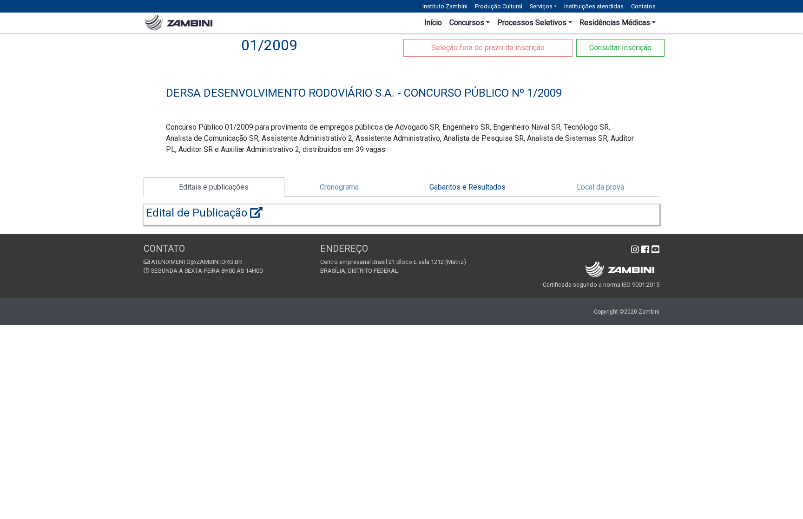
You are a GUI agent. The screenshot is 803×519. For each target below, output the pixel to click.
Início (433, 22)
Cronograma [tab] (339, 187)
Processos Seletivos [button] (531, 22)
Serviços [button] (541, 6)
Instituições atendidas (594, 6)
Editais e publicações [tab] (214, 187)
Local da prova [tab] (600, 187)
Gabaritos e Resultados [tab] (467, 187)
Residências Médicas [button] (614, 22)
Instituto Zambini (444, 6)
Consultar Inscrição (620, 47)
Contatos (643, 6)
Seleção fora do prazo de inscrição (488, 47)
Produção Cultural (498, 6)
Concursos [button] (466, 22)
